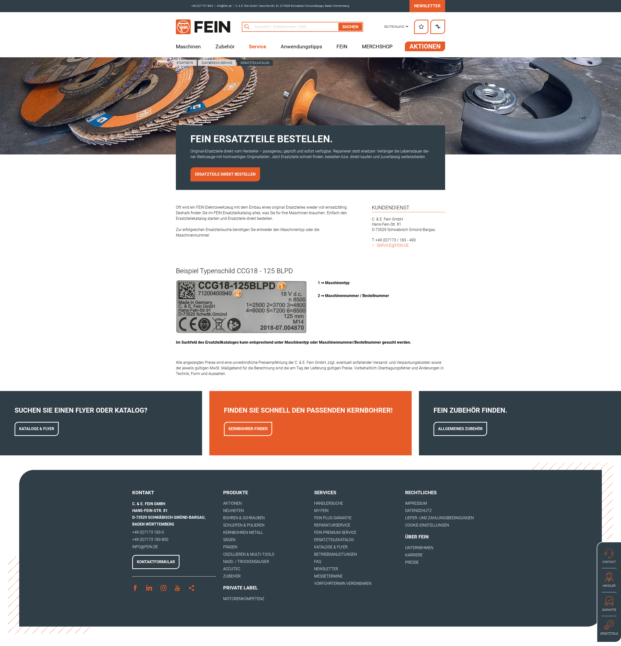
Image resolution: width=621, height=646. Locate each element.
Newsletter (427, 5)
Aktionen (425, 46)
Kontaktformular (156, 562)
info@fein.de (224, 6)
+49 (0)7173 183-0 (202, 6)
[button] (396, 27)
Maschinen (188, 47)
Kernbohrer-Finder (248, 428)
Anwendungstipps (301, 47)
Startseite (185, 63)
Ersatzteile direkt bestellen (225, 174)
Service (257, 47)
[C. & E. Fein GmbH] (203, 26)
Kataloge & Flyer (36, 428)
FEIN (341, 47)
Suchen (350, 26)
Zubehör (225, 47)
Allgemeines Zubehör (460, 428)
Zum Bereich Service (217, 63)
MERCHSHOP (377, 47)
